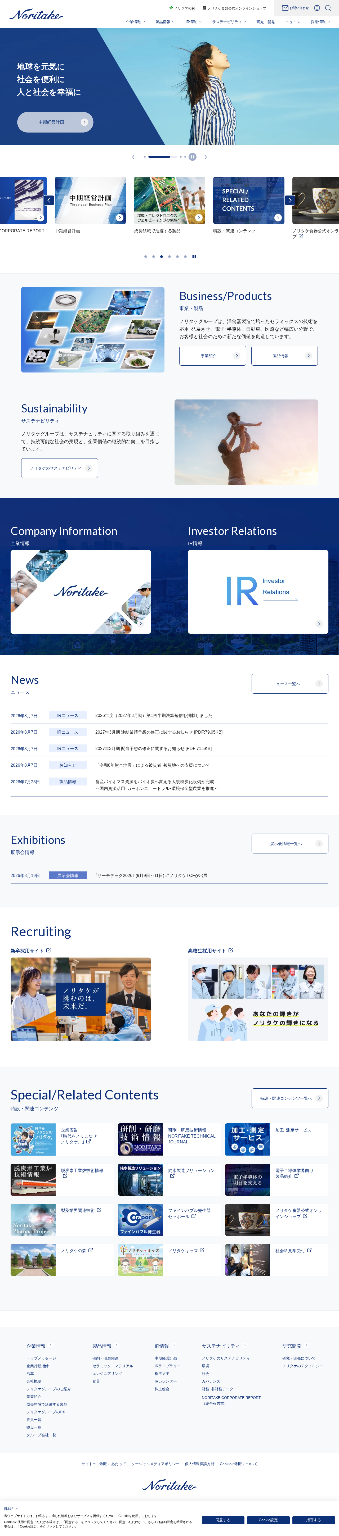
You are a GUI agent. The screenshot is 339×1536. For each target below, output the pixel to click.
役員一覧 (33, 1419)
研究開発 (291, 1346)
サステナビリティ (221, 1346)
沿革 (30, 1373)
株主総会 (162, 1389)
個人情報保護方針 (200, 1464)
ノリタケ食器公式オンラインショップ (237, 8)
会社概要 (33, 1381)
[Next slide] (205, 156)
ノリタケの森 (184, 8)
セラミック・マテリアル (112, 1366)
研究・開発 (265, 22)
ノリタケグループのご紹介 (48, 1389)
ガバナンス (211, 1381)
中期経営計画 (166, 1358)
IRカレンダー (166, 1381)
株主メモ (162, 1373)
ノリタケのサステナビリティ (226, 1358)
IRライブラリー (168, 1366)
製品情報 (101, 1346)
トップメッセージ (41, 1358)
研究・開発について (299, 1358)
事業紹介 (33, 1396)
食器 (96, 1381)
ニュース (293, 22)
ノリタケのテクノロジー (302, 1366)
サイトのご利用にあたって (104, 1464)
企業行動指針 (37, 1366)
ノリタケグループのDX (45, 1412)
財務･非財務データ (217, 1389)
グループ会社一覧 (41, 1435)
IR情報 (162, 1346)
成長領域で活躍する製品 (46, 1404)
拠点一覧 (33, 1427)
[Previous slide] (133, 156)
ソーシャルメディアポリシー (155, 1464)
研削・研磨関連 (105, 1358)
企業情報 (36, 1346)
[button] (11, 1509)
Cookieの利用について (238, 1464)
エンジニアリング (107, 1373)
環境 (205, 1366)
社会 (205, 1373)
